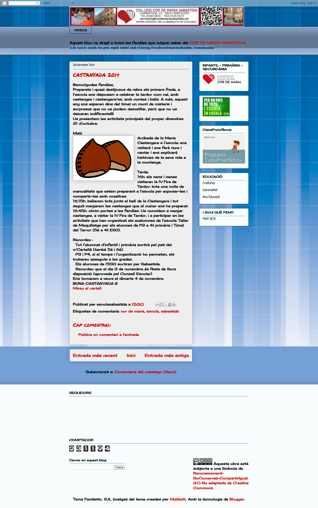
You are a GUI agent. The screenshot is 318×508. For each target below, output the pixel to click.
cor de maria (132, 311)
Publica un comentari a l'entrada (108, 334)
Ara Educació (211, 197)
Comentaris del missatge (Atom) (145, 372)
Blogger (237, 499)
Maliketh (178, 499)
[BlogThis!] (161, 305)
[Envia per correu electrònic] (157, 305)
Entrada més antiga (167, 355)
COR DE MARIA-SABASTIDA (218, 42)
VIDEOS (80, 30)
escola (152, 311)
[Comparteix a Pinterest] (174, 305)
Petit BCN (209, 219)
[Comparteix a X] (166, 305)
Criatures (209, 183)
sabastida (170, 311)
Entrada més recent (95, 355)
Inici (131, 355)
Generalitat (210, 190)
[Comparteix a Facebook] (170, 305)
